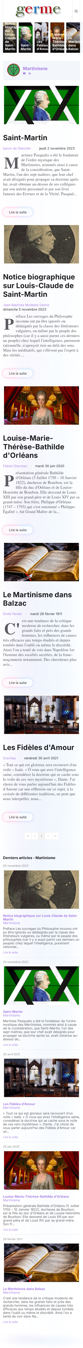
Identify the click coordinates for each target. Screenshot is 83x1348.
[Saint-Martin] (41, 105)
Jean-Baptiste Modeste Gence (26, 305)
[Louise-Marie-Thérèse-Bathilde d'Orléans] (41, 405)
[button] (76, 11)
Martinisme (35, 68)
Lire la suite (18, 212)
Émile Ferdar (12, 614)
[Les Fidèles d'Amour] (41, 715)
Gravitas (9, 758)
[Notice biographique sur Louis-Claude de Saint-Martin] (41, 244)
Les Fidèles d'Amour (38, 747)
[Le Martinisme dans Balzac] (41, 562)
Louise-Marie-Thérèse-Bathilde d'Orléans (33, 447)
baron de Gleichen (17, 148)
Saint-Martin (25, 137)
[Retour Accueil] (37, 11)
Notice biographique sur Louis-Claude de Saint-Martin (39, 285)
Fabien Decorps (15, 466)
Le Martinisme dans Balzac (37, 599)
